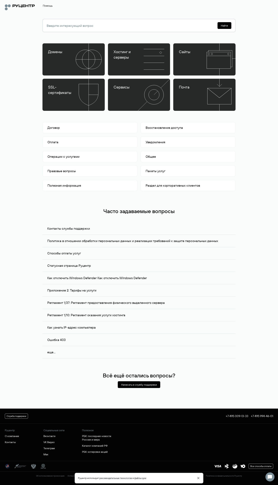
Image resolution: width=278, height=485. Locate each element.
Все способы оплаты (260, 466)
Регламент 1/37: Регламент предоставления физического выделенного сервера (106, 303)
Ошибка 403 (56, 340)
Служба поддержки (16, 416)
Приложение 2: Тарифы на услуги (71, 290)
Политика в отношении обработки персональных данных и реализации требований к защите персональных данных (132, 241)
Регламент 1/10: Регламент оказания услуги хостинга (86, 315)
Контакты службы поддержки (68, 228)
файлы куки (140, 478)
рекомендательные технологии (115, 478)
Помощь (48, 5)
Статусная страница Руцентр (69, 266)
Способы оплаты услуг (64, 253)
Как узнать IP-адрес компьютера (71, 327)
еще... (51, 352)
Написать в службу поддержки (139, 384)
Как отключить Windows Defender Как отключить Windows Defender (97, 278)
